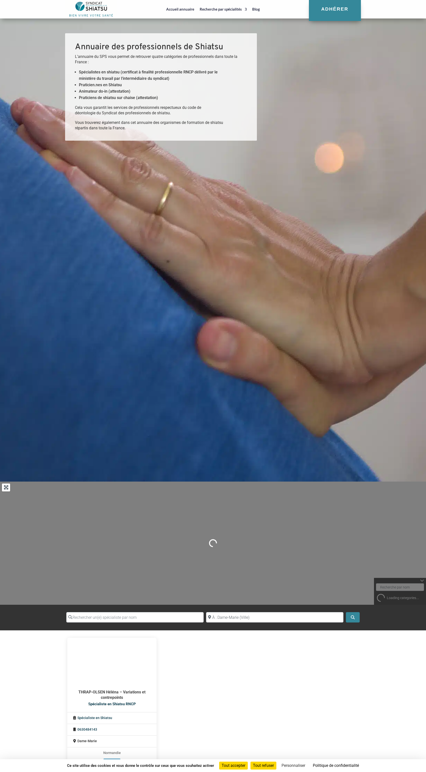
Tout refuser (263, 765)
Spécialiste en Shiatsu (94, 718)
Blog (256, 9)
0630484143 (87, 729)
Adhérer (334, 9)
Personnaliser (293, 765)
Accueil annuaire (180, 9)
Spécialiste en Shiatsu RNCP (112, 704)
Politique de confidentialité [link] (336, 765)
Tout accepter (233, 765)
